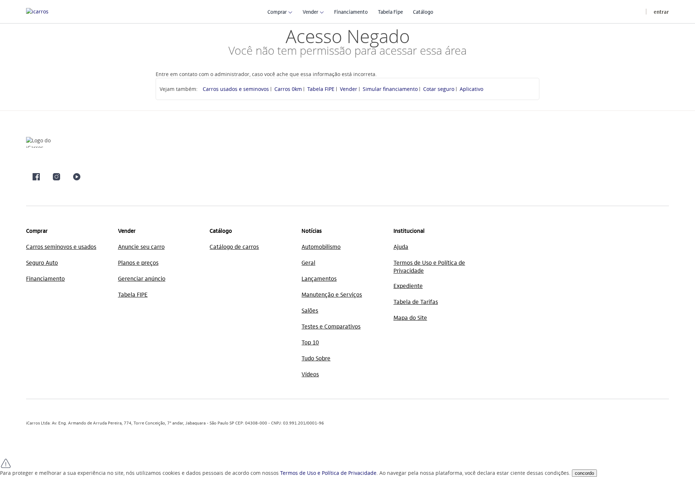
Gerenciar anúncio (141, 278)
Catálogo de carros (234, 246)
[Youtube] (77, 176)
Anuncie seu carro (141, 246)
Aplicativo (471, 88)
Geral (308, 262)
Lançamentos (319, 278)
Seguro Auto (42, 262)
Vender (348, 88)
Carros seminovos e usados (61, 246)
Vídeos (310, 374)
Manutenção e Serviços (332, 294)
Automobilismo (321, 246)
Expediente (408, 285)
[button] (277, 11)
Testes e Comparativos (331, 326)
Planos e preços (138, 262)
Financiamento (45, 278)
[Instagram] (56, 176)
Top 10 (310, 342)
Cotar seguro (438, 88)
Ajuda (400, 246)
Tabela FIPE (320, 88)
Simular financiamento (390, 88)
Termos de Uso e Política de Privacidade (328, 472)
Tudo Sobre (316, 358)
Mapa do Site (410, 317)
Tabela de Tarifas (415, 301)
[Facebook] (36, 176)
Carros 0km (288, 88)
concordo (584, 473)
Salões (310, 310)
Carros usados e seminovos (236, 88)
